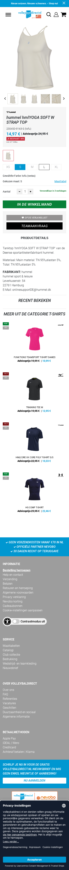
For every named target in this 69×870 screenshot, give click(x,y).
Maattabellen (11, 645)
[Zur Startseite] (26, 14)
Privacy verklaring (14, 597)
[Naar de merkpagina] (11, 113)
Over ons (8, 690)
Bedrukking (10, 659)
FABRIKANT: (12, 271)
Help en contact (13, 574)
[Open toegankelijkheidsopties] (7, 621)
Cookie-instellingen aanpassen (23, 610)
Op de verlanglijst (36, 217)
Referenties (10, 699)
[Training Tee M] (34, 393)
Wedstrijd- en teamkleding (19, 663)
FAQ (5, 694)
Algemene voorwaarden (18, 592)
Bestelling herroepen (16, 570)
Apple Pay (9, 738)
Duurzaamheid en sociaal (19, 712)
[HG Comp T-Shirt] (34, 494)
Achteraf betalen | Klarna (19, 752)
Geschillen (9, 707)
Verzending (10, 579)
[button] (8, 14)
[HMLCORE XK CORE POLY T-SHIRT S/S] (34, 444)
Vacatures (9, 703)
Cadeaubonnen (12, 606)
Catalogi (8, 650)
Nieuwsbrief (10, 668)
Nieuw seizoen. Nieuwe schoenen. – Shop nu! (34, 3)
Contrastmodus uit (33, 621)
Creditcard (9, 747)
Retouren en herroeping (18, 588)
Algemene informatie (16, 716)
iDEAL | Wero (11, 743)
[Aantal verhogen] (30, 191)
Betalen (8, 583)
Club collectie (11, 654)
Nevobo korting (12, 601)
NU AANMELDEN (34, 780)
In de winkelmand (34, 204)
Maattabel (60, 181)
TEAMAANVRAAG (34, 226)
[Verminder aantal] (19, 191)
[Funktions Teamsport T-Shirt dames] (34, 343)
